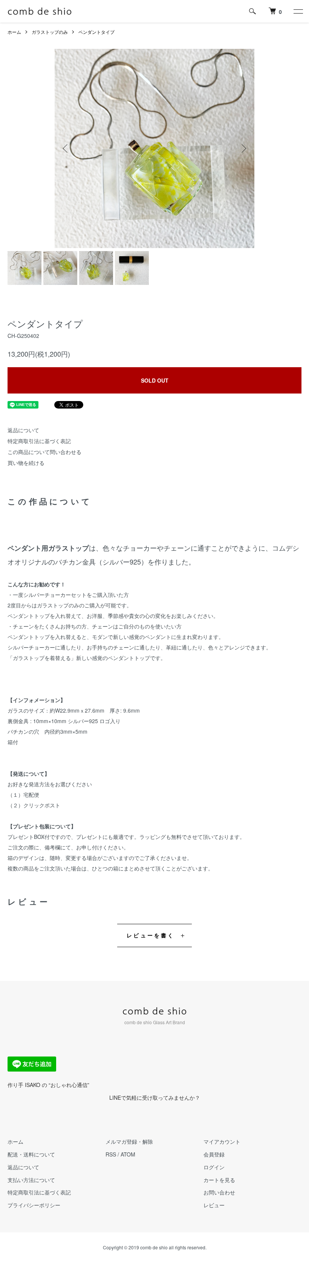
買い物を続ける (26, 462)
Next (243, 148)
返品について (23, 430)
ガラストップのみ (50, 32)
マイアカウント (221, 1141)
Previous (66, 148)
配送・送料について (31, 1154)
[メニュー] (297, 11)
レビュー (214, 1205)
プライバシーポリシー (34, 1205)
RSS (111, 1154)
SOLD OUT (154, 380)
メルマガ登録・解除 (129, 1141)
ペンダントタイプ (96, 32)
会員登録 (214, 1154)
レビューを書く (150, 935)
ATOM (128, 1154)
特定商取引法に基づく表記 (39, 441)
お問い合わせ (219, 1192)
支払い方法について (31, 1180)
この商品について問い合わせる (44, 452)
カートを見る (219, 1180)
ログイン (214, 1167)
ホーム (14, 32)
